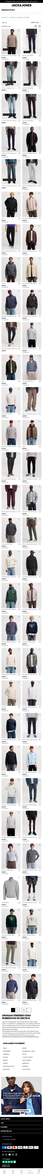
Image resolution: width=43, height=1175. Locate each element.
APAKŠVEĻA (25, 1063)
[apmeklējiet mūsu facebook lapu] (3, 1155)
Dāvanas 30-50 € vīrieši (23, 17)
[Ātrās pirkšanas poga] (19, 56)
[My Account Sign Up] (21, 1096)
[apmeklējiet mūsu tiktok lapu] (16, 1155)
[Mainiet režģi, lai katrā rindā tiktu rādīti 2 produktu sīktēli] (39, 26)
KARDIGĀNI (6, 1069)
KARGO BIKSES (26, 1060)
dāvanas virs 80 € (29, 1035)
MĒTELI (24, 1054)
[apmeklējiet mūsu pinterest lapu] (13, 1155)
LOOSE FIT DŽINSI (27, 1057)
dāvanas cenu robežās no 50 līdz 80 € (12, 1035)
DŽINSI (5, 1048)
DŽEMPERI (25, 1066)
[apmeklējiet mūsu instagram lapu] (6, 1155)
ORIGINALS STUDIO (8, 1066)
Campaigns (12, 17)
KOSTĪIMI (5, 1057)
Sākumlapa (5, 17)
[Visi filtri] (11, 22)
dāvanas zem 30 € (14, 1033)
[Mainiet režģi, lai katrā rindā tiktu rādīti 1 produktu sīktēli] (36, 26)
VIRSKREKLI (6, 1054)
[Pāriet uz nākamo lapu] (29, 1010)
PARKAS (5, 1060)
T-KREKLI (5, 1063)
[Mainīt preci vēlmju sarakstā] (18, 30)
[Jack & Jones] (21, 6)
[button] (11, 41)
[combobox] (32, 22)
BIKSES (24, 1048)
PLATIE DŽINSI (26, 1069)
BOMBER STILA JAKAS (28, 1051)
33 (24, 1010)
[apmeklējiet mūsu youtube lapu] (10, 1155)
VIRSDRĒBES (6, 1051)
